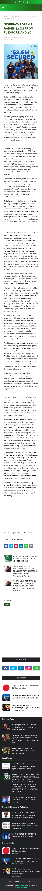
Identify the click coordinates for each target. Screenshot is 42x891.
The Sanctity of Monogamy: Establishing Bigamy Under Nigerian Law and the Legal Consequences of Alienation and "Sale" (26, 739)
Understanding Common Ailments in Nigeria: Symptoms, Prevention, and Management (24, 825)
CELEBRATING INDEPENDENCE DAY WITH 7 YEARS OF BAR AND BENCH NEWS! (25, 558)
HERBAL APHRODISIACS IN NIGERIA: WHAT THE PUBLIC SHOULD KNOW (23, 751)
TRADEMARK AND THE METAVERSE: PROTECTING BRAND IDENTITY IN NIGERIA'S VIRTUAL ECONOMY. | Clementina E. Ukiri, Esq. (25, 571)
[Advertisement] (21, 515)
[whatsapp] (36, 668)
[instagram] (23, 2)
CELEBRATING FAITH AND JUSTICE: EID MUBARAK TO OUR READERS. (25, 697)
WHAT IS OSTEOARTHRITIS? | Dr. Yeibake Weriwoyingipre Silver (24, 835)
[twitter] (19, 2)
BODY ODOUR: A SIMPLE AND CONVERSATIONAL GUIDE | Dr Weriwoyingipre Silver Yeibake (23, 815)
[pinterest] (27, 2)
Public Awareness (16, 539)
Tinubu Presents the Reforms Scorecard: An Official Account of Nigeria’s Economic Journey (23, 766)
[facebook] (15, 2)
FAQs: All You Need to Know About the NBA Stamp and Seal (25, 687)
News (10, 16)
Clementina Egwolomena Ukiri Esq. (16, 37)
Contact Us (30, 881)
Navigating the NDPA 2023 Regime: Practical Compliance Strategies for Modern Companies (24, 727)
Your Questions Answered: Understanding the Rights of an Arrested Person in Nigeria (26, 707)
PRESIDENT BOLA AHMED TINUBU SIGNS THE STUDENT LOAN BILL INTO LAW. (25, 799)
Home (5, 16)
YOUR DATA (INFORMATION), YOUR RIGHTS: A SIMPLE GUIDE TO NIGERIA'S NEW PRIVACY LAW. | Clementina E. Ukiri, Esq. (24, 586)
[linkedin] (21, 668)
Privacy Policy (20, 881)
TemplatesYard (22, 885)
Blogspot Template (21, 887)
